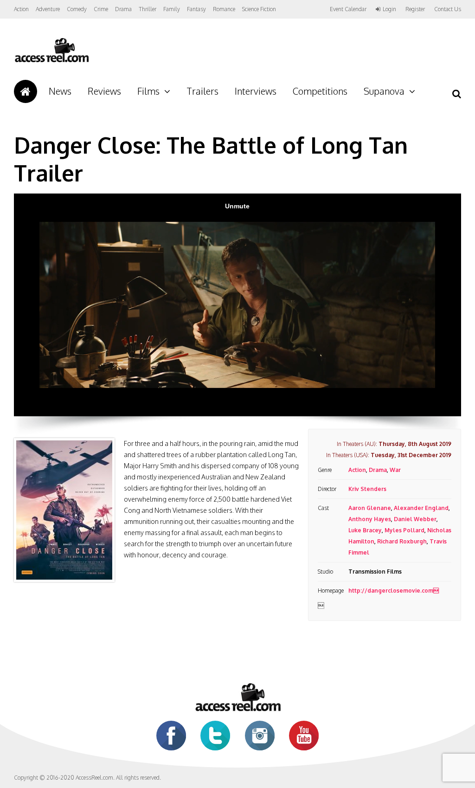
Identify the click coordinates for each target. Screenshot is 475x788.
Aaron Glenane (369, 507)
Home (25, 91)
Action (21, 9)
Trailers (202, 91)
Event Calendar (348, 9)
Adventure (48, 9)
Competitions (320, 91)
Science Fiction (259, 9)
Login (389, 9)
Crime (101, 9)
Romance (224, 9)
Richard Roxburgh (402, 541)
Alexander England (421, 507)
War (395, 469)
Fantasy (196, 9)
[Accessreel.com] (51, 61)
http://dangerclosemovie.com (393, 590)
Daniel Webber (415, 519)
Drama (123, 9)
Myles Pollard (404, 530)
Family (171, 9)
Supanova (384, 91)
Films (148, 91)
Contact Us (447, 9)
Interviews (255, 91)
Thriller (147, 9)
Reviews (104, 91)
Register (415, 9)
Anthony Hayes (369, 519)
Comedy (77, 9)
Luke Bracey (365, 530)
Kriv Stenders (367, 488)
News (60, 91)
